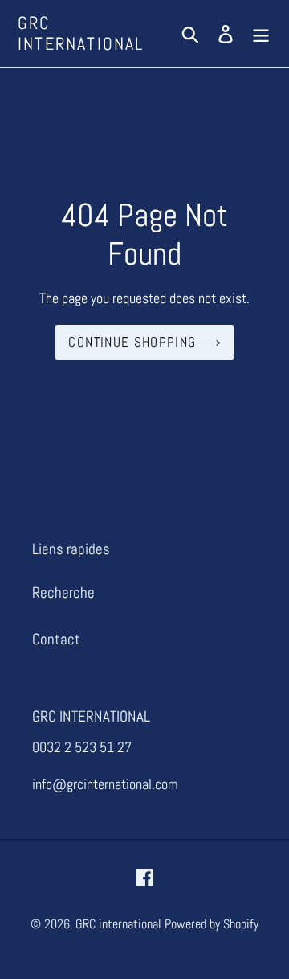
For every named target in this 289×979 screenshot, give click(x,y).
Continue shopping (132, 342)
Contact (56, 639)
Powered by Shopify (211, 923)
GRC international (81, 33)
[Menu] (261, 33)
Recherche (63, 592)
